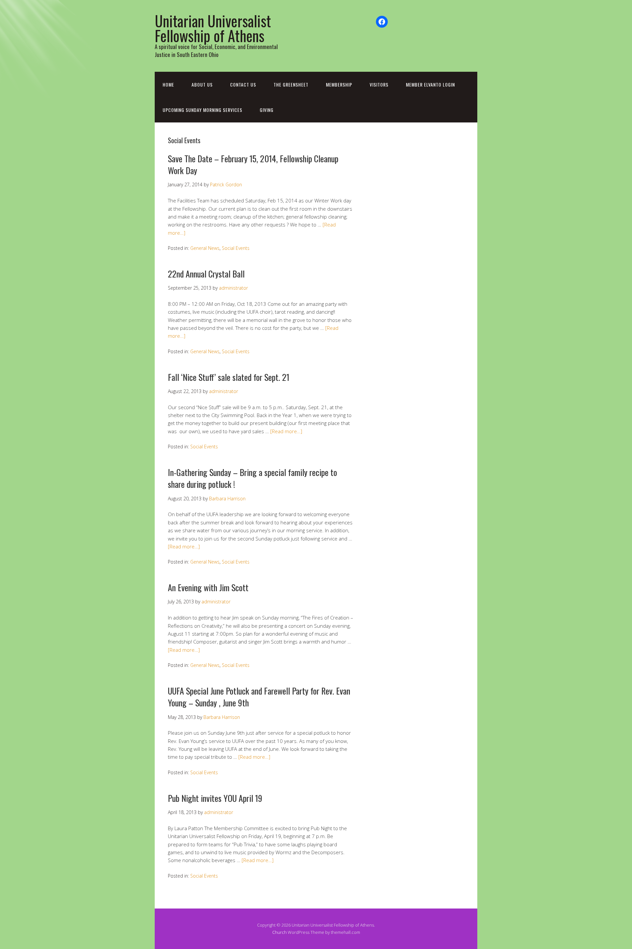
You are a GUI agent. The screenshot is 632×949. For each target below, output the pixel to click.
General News (205, 248)
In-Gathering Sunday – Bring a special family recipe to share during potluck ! (252, 478)
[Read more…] (286, 431)
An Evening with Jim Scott (208, 587)
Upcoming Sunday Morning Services (202, 109)
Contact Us (243, 84)
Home (168, 84)
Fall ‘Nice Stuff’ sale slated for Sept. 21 (228, 377)
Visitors (379, 84)
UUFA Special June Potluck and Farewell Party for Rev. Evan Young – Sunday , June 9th (259, 696)
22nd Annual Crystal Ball (206, 273)
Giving (267, 109)
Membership (339, 84)
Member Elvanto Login (430, 84)
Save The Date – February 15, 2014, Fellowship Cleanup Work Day (253, 164)
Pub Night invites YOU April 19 (215, 798)
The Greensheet (291, 84)
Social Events (236, 248)
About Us (202, 84)
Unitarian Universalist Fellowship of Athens (213, 28)
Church (279, 932)
